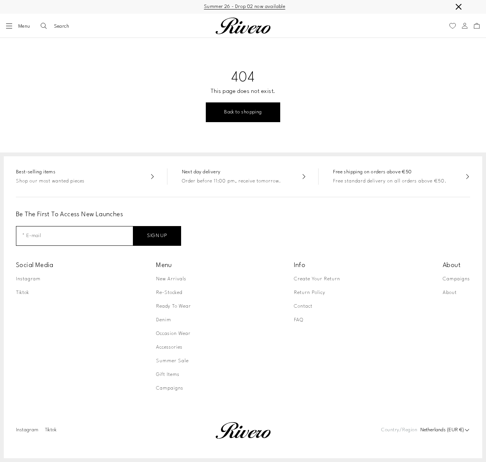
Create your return (317, 279)
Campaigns (169, 388)
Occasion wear (173, 333)
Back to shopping (243, 112)
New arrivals (171, 279)
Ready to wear (173, 306)
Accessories (169, 347)
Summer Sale (172, 360)
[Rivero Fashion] (243, 26)
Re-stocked (169, 292)
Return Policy (309, 292)
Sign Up (157, 235)
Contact (303, 306)
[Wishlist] (453, 26)
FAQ (298, 319)
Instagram (28, 279)
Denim (163, 319)
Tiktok (22, 292)
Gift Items (168, 374)
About (450, 292)
